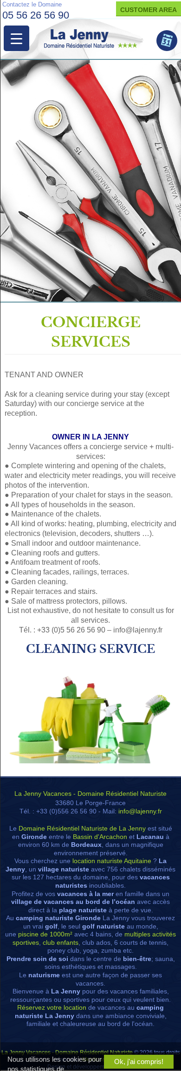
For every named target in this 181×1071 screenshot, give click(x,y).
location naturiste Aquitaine (111, 861)
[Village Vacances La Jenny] (90, 38)
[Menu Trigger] (16, 38)
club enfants (60, 942)
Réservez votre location (51, 1007)
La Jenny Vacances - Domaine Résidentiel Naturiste (90, 793)
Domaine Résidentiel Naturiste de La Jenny (82, 828)
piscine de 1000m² (45, 934)
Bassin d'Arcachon (100, 836)
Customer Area (148, 9)
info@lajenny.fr (140, 811)
